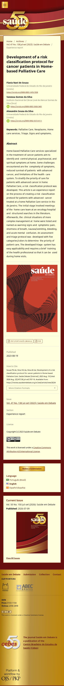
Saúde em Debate (11, 574)
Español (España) (17, 487)
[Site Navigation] (5, 5)
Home (9, 41)
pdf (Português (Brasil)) (21, 341)
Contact (57, 574)
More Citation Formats (19, 388)
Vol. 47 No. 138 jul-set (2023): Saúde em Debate (28, 44)
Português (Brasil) (17, 479)
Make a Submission (32, 468)
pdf (39, 341)
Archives (20, 41)
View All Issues (13, 558)
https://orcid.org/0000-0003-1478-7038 (22, 92)
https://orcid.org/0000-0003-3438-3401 (26, 106)
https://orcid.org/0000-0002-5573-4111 (26, 121)
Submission (29, 574)
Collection (44, 574)
